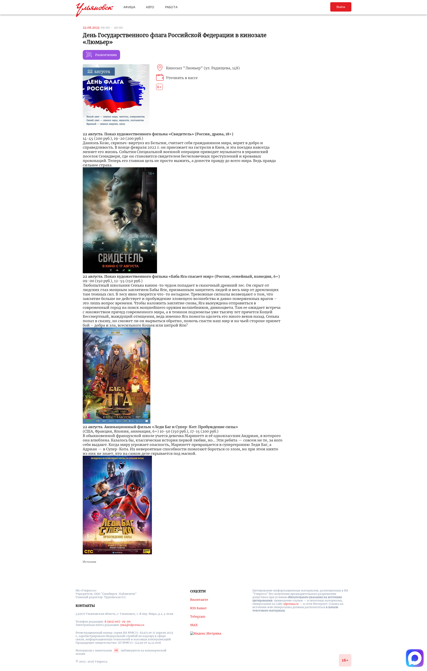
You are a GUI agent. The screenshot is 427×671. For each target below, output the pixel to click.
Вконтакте (199, 600)
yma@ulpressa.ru (132, 625)
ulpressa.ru (291, 603)
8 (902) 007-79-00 (118, 621)
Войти (340, 7)
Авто (150, 7)
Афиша (129, 7)
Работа (171, 7)
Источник (89, 561)
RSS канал (198, 608)
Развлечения (106, 55)
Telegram (197, 617)
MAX (194, 625)
